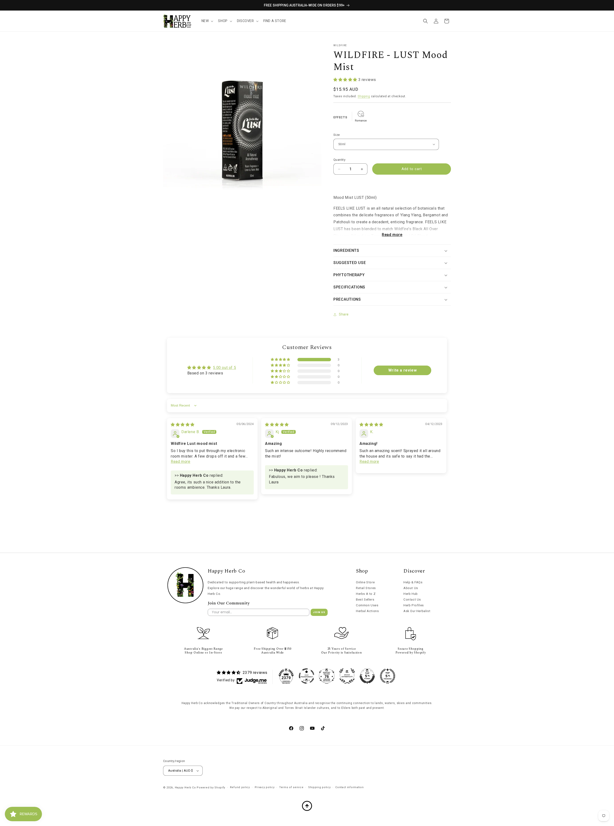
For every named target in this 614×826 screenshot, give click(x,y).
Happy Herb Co (185, 787)
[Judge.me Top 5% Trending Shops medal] (387, 676)
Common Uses (367, 605)
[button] (207, 21)
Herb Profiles (413, 605)
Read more (392, 234)
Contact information (349, 787)
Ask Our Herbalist (416, 611)
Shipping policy (319, 787)
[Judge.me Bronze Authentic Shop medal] (347, 676)
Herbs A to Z (366, 594)
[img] (183, 424)
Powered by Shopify (211, 787)
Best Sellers (365, 599)
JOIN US (319, 612)
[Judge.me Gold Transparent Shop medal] (306, 676)
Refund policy (240, 787)
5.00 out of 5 (224, 367)
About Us (410, 588)
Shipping (364, 96)
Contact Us (412, 599)
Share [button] (344, 314)
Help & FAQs (413, 582)
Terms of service (291, 787)
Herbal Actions (367, 611)
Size (336, 135)
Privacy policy (265, 787)
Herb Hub (410, 594)
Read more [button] (180, 461)
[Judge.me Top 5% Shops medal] (367, 676)
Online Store (365, 582)
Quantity (339, 159)
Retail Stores (366, 588)
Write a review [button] (402, 370)
